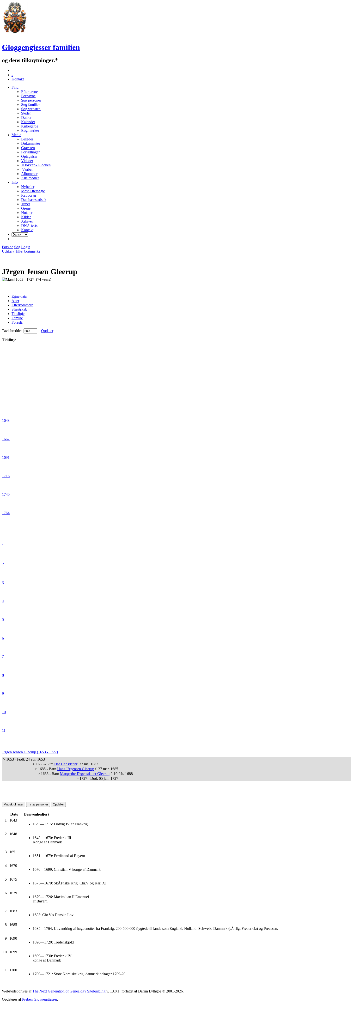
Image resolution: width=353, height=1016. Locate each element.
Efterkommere (22, 305)
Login (25, 247)
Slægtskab (19, 309)
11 (4, 730)
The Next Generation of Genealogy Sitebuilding (68, 991)
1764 (6, 513)
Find (15, 87)
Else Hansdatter (65, 764)
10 (4, 712)
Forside (7, 247)
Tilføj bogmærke (27, 251)
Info (15, 182)
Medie (16, 135)
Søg (17, 247)
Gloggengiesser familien (41, 47)
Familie (17, 318)
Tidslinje (18, 314)
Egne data (19, 296)
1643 (6, 420)
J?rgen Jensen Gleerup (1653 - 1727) (30, 752)
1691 (6, 457)
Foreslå (17, 322)
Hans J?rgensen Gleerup (75, 769)
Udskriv (8, 251)
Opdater (47, 331)
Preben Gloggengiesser (39, 999)
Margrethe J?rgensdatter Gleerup (85, 774)
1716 (6, 476)
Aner (15, 301)
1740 (6, 494)
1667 (6, 439)
